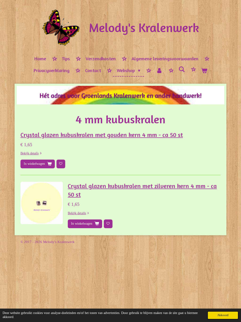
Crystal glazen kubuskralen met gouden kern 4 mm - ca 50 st (101, 134)
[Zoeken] (182, 69)
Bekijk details (29, 153)
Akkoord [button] (223, 315)
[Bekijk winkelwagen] (204, 71)
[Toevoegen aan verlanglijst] (60, 164)
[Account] (159, 71)
